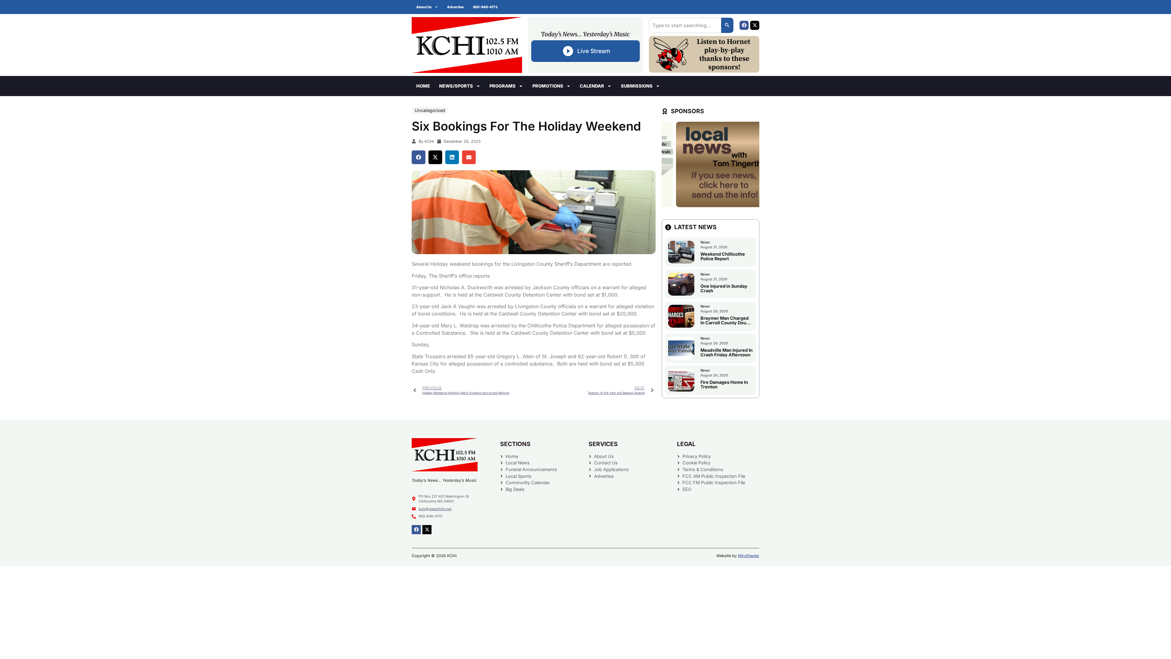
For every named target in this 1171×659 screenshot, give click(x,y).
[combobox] (685, 25)
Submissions (637, 85)
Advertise (455, 7)
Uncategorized (430, 110)
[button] (418, 157)
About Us (424, 7)
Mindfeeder (748, 555)
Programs (502, 85)
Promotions (547, 85)
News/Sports (456, 85)
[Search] (727, 25)
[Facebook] (744, 25)
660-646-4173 (485, 7)
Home (423, 85)
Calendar (592, 85)
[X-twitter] (754, 25)
